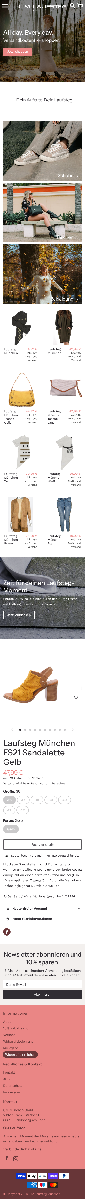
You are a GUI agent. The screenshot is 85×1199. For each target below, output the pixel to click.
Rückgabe (11, 1048)
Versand (8, 783)
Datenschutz (13, 1086)
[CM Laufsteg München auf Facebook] (6, 1159)
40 (64, 800)
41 (9, 810)
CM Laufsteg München (45, 1194)
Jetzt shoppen (17, 52)
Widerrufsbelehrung (18, 1041)
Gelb (11, 829)
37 (23, 800)
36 (9, 800)
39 (50, 800)
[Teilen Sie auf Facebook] (7, 932)
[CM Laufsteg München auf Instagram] (15, 1159)
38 (37, 800)
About (8, 1022)
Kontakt (9, 1072)
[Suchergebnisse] (73, 6)
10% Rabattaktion (16, 1028)
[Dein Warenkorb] (80, 6)
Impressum (11, 1092)
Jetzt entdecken (19, 615)
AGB (6, 1079)
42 (22, 810)
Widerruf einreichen (20, 1054)
